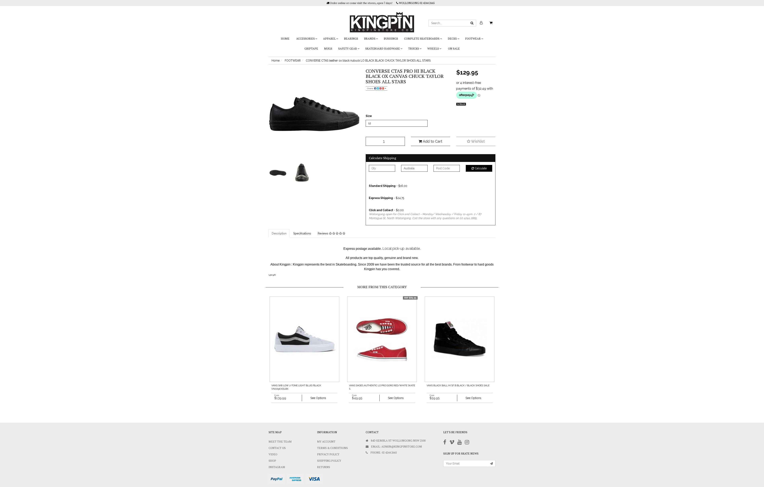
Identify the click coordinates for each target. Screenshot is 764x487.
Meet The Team (280, 441)
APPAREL (329, 38)
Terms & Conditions (332, 448)
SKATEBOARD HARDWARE (383, 48)
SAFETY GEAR (348, 48)
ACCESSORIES (305, 38)
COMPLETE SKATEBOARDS (422, 38)
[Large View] (278, 173)
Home (285, 38)
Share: (370, 88)
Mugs (328, 48)
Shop (272, 461)
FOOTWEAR (473, 38)
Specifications (302, 233)
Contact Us (277, 448)
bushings (391, 38)
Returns (323, 467)
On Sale (454, 48)
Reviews (323, 233)
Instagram (277, 467)
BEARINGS (351, 38)
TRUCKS (414, 48)
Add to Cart (432, 141)
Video (273, 454)
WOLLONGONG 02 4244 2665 (416, 3)
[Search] (472, 23)
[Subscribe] (491, 463)
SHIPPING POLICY (329, 461)
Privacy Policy (328, 454)
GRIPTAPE (311, 48)
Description (279, 233)
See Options (318, 398)
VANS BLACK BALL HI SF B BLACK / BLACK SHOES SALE (458, 385)
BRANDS (370, 38)
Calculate (480, 168)
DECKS (452, 38)
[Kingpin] (382, 19)
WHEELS (433, 48)
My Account (326, 441)
